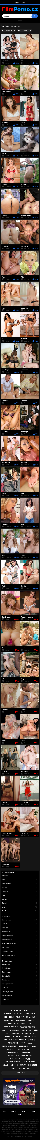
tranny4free (13, 1043)
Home (5, 1111)
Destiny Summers (19, 984)
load (6, 1020)
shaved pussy (28, 1052)
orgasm (23, 1043)
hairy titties (26, 1030)
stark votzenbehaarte (10, 1030)
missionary (13, 1024)
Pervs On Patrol (19, 935)
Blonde (19, 887)
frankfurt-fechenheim (13, 1014)
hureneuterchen (11, 1027)
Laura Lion (19, 999)
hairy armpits (26, 1055)
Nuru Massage (19, 939)
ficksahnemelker (12, 1052)
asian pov (20, 1017)
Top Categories (9, 872)
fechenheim (23, 1046)
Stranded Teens (19, 951)
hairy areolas (14, 1059)
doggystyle (13, 1056)
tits (29, 1023)
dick (30, 1043)
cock (34, 1036)
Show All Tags (20, 1073)
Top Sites (7, 917)
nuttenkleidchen (18, 1020)
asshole (31, 1020)
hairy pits (33, 1046)
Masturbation (19, 883)
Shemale (19, 875)
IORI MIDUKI (19, 964)
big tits (31, 1040)
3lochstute (17, 1036)
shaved (19, 899)
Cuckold (19, 903)
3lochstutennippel (25, 1049)
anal (23, 1024)
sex (5, 1040)
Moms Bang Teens (19, 955)
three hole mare (24, 1068)
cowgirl (6, 1036)
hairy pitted (29, 1033)
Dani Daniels (19, 980)
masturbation (17, 1033)
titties (26, 1011)
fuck (7, 1033)
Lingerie (19, 907)
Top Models (8, 961)
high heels (9, 1017)
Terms (20, 1115)
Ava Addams (19, 968)
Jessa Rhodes (19, 995)
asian (5, 1065)
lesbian (12, 1068)
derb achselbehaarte (12, 1062)
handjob (14, 1065)
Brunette (19, 891)
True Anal (19, 928)
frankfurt (10, 1049)
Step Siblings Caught (19, 943)
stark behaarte (9, 1046)
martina (27, 1036)
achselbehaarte (29, 1062)
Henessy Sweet (19, 992)
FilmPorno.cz (18, 1136)
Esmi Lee (19, 988)
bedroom (32, 1065)
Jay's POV (19, 947)
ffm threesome (15, 1010)
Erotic (19, 895)
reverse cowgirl (27, 1027)
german (23, 1065)
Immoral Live (19, 932)
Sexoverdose (19, 920)
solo (19, 879)
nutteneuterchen (17, 1040)
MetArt (19, 924)
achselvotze (30, 1014)
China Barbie (19, 976)
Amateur (19, 911)
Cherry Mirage (19, 972)
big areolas (30, 1017)
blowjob (26, 1059)
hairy (35, 1030)
